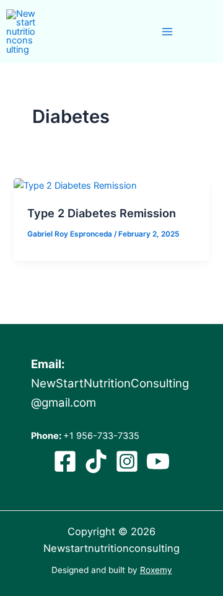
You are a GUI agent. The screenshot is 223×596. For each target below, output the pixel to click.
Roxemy (156, 570)
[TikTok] (96, 461)
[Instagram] (127, 461)
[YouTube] (158, 461)
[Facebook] (65, 461)
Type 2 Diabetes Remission (101, 213)
